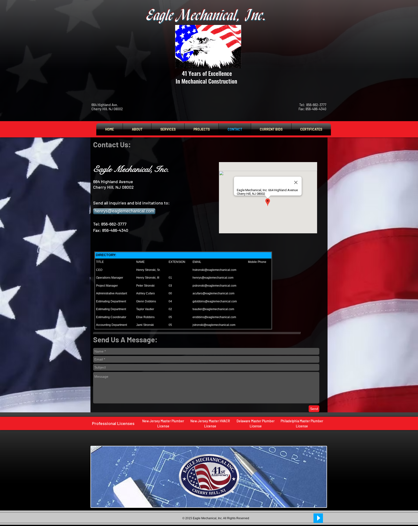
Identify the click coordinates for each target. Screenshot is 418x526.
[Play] (318, 518)
